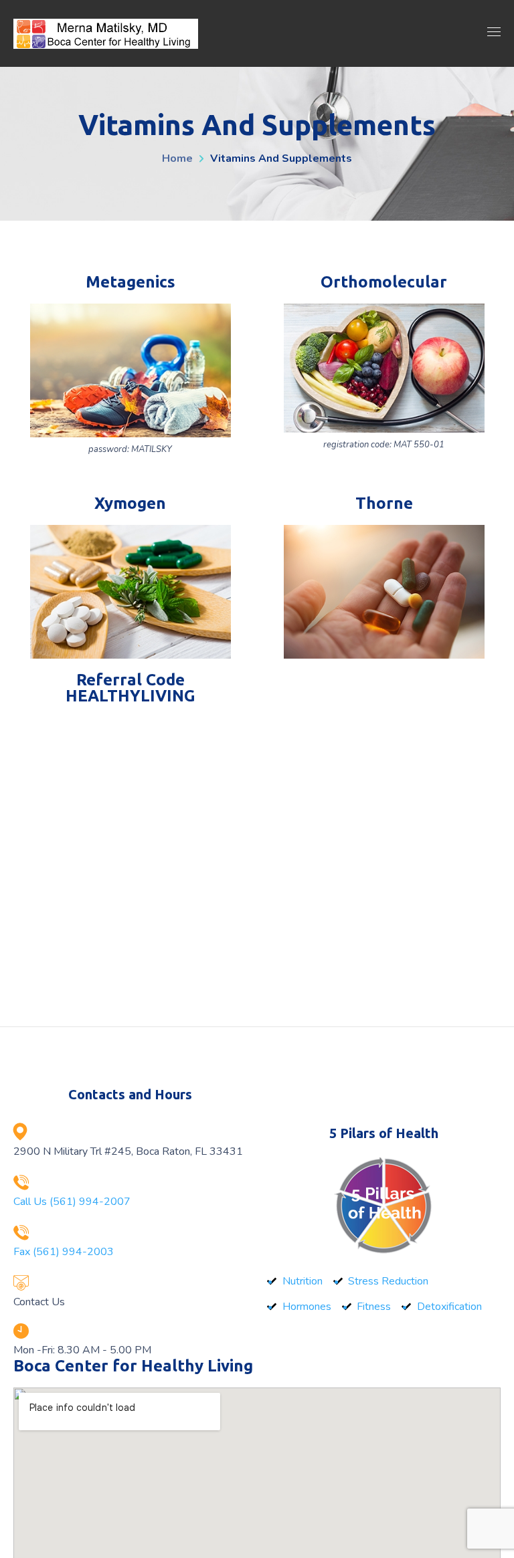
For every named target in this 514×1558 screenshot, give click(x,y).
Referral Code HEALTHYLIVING (130, 688)
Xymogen (130, 503)
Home (177, 158)
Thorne (384, 503)
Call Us (72, 1201)
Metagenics (130, 282)
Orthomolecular (384, 282)
